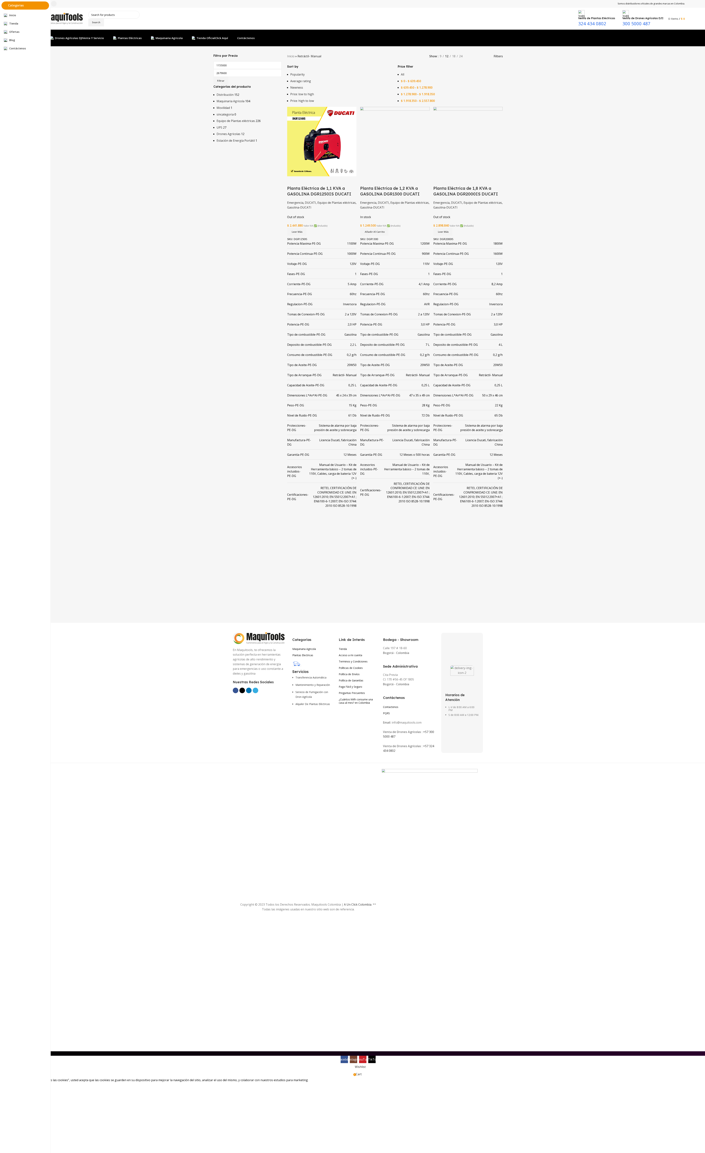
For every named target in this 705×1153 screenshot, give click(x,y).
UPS (219, 127)
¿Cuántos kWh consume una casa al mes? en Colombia (356, 701)
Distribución (225, 95)
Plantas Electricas (302, 655)
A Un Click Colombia (357, 904)
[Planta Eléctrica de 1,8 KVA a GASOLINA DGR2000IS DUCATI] (468, 141)
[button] (374, 232)
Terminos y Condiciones (353, 661)
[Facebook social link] (235, 690)
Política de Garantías (351, 680)
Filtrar (220, 80)
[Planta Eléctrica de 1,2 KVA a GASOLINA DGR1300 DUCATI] (395, 141)
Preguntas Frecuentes (352, 693)
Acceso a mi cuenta (350, 655)
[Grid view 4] (485, 56)
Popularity (297, 74)
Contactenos (390, 707)
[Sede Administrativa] (385, 661)
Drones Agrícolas (228, 134)
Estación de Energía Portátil (236, 141)
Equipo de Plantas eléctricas (236, 121)
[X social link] (242, 690)
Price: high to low (302, 101)
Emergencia (295, 203)
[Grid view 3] (478, 56)
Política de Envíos (349, 674)
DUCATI (310, 203)
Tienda (343, 649)
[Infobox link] (358, 23)
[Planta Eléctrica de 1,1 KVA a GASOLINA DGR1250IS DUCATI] (322, 141)
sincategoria (225, 114)
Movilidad (223, 108)
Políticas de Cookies (351, 668)
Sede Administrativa (400, 666)
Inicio (291, 56)
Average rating (300, 81)
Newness (296, 87)
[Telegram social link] (255, 690)
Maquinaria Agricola (230, 101)
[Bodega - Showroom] (385, 634)
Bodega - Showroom (400, 639)
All (402, 74)
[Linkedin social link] (249, 690)
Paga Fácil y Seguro (350, 686)
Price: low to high (302, 94)
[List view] (471, 56)
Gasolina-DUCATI (299, 207)
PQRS (386, 713)
